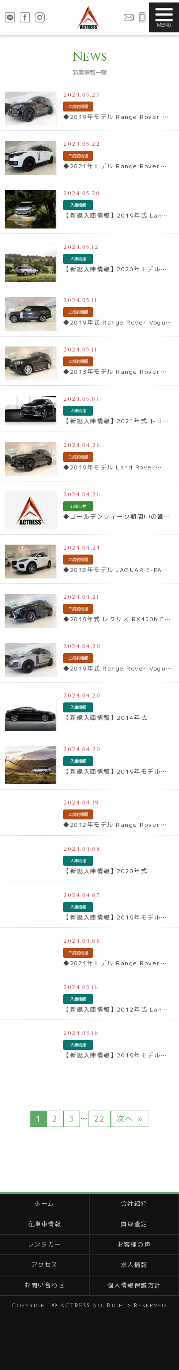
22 (99, 1118)
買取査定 (134, 1224)
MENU (164, 17)
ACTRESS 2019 (88, 17)
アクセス (44, 1264)
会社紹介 (134, 1203)
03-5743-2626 (142, 17)
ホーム (44, 1203)
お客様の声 (134, 1244)
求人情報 (134, 1264)
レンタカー (45, 1244)
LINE (9, 17)
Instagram (39, 17)
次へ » (130, 1118)
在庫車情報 (45, 1224)
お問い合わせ (128, 17)
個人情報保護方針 (134, 1285)
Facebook (24, 17)
